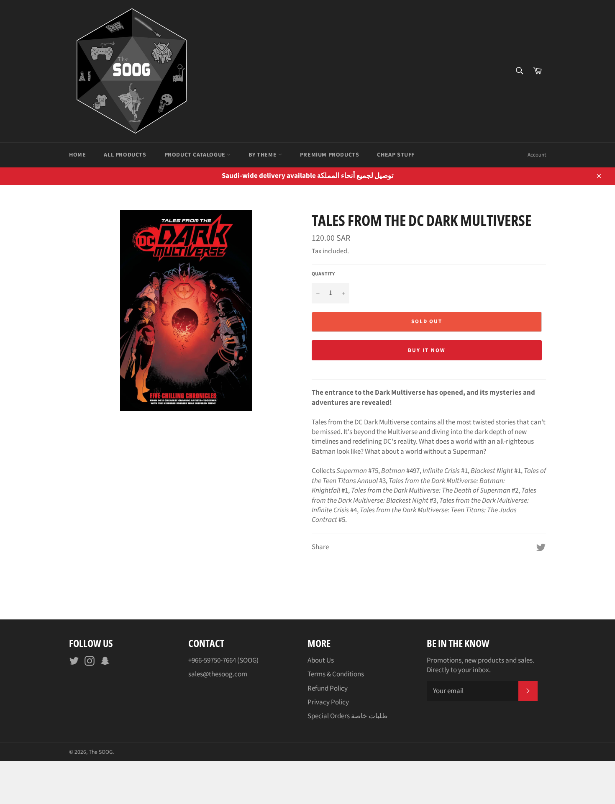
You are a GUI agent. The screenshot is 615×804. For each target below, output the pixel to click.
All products (125, 155)
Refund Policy (328, 688)
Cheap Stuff (396, 155)
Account (537, 155)
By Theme (263, 155)
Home (77, 155)
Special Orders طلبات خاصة (348, 716)
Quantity (323, 274)
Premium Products (329, 155)
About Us (321, 660)
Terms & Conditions (336, 674)
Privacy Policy (328, 702)
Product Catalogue (195, 155)
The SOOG (101, 752)
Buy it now (427, 350)
